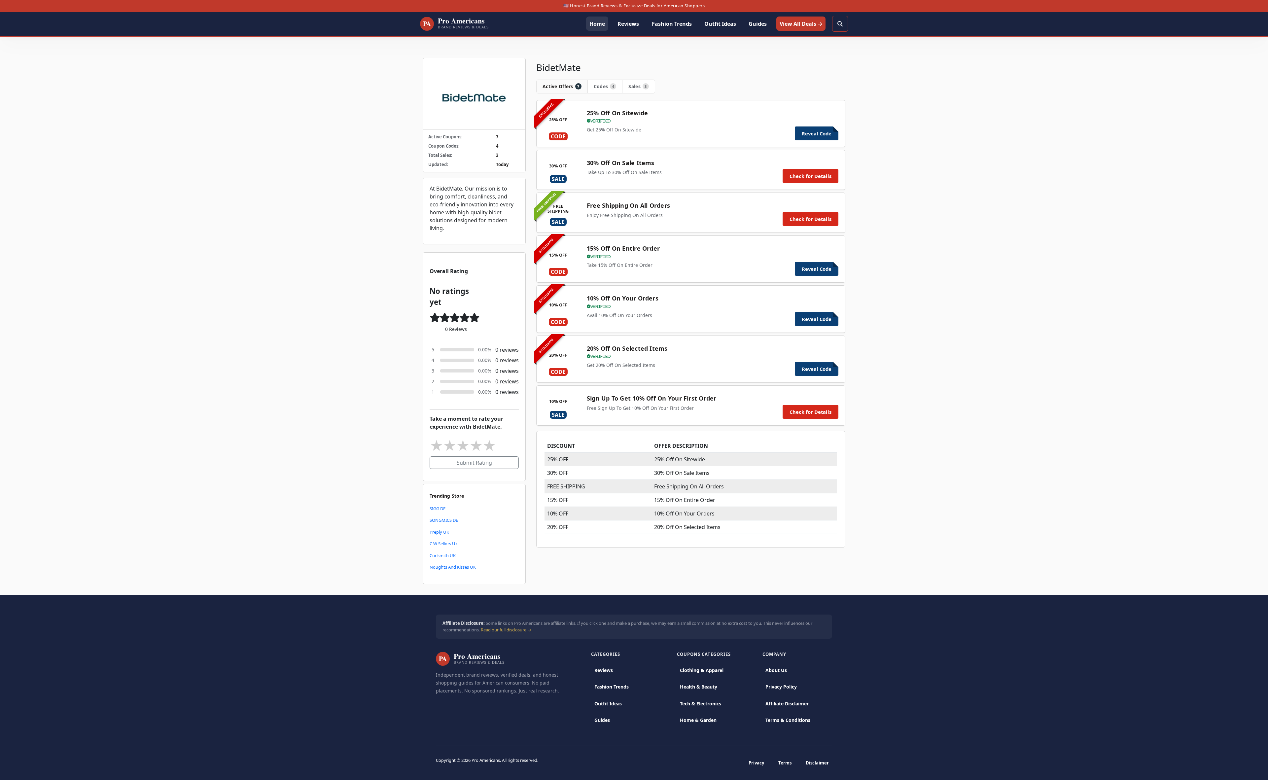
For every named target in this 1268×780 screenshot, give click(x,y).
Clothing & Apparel (701, 670)
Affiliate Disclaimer (787, 703)
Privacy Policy (781, 687)
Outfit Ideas (608, 703)
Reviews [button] (628, 23)
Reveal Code (816, 133)
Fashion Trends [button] (672, 23)
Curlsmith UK (443, 555)
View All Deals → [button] (801, 23)
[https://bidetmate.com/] (474, 93)
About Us (776, 670)
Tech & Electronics (700, 703)
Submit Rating (474, 462)
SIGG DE (437, 509)
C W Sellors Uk (444, 544)
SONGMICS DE (444, 520)
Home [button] (597, 23)
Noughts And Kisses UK (453, 567)
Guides (602, 720)
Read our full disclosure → (506, 630)
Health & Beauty (698, 687)
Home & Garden (698, 720)
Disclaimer (817, 763)
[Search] (840, 24)
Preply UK (439, 532)
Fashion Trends (611, 687)
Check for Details (810, 176)
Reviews (603, 670)
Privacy (756, 763)
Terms (785, 763)
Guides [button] (758, 23)
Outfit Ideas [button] (720, 23)
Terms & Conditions (787, 720)
